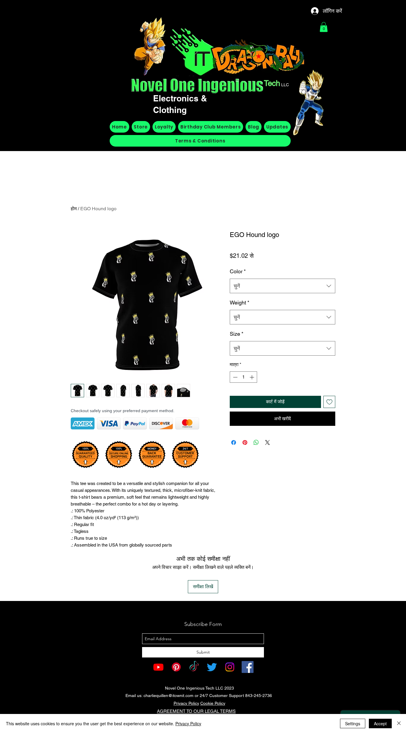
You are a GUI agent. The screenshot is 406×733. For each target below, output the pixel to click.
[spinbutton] (243, 377)
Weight (239, 302)
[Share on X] (267, 442)
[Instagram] (230, 667)
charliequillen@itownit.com (168, 695)
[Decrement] (235, 377)
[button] (324, 27)
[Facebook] (248, 667)
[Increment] (252, 377)
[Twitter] (212, 667)
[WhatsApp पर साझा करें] (256, 442)
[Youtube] (158, 667)
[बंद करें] (398, 723)
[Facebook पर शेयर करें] (233, 442)
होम (74, 208)
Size (236, 334)
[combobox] (282, 286)
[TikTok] (194, 667)
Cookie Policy (212, 703)
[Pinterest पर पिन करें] (244, 442)
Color (238, 271)
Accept (380, 723)
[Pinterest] (176, 667)
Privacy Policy (186, 703)
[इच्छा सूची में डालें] (329, 402)
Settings (352, 723)
